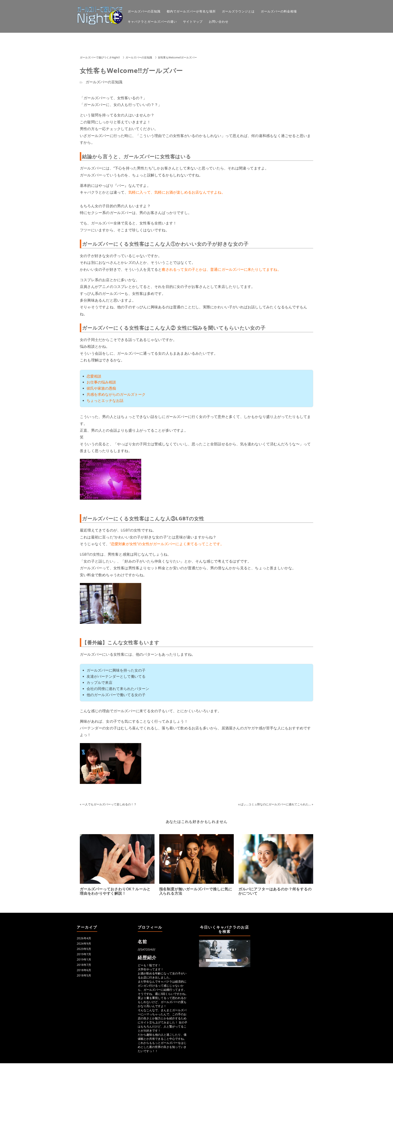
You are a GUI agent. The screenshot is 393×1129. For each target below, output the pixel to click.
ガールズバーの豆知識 (144, 11)
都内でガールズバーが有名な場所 (191, 11)
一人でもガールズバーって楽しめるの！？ (109, 804)
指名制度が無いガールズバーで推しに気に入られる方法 (195, 891)
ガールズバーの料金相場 (279, 11)
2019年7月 (84, 954)
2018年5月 (84, 975)
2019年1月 (84, 959)
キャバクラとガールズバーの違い (152, 21)
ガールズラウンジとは (238, 11)
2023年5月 (84, 949)
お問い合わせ (218, 21)
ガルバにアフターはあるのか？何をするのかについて (275, 891)
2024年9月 (84, 943)
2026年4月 (84, 938)
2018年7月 (84, 965)
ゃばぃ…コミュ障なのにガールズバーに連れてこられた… (274, 804)
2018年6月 (84, 970)
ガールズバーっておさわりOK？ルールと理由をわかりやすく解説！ (115, 891)
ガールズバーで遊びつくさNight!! (100, 57)
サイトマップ (193, 21)
